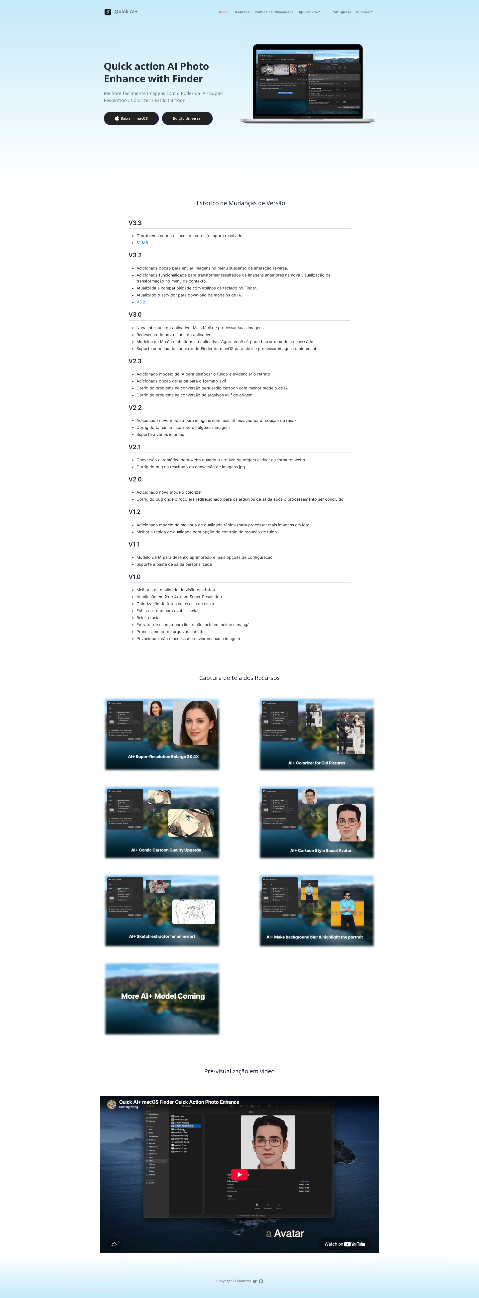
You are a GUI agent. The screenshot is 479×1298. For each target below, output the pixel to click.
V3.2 (140, 301)
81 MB (142, 242)
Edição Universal (187, 118)
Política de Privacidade (274, 12)
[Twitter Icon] (255, 1281)
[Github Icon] (261, 1281)
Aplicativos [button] (308, 12)
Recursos (242, 12)
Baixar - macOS (134, 118)
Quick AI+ (125, 11)
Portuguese (341, 12)
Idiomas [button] (363, 12)
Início (224, 12)
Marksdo (244, 1281)
